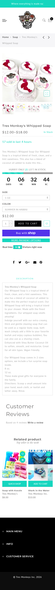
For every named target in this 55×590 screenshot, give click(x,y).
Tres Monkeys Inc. (38, 493)
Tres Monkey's (10, 493)
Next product (49, 37)
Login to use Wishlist (47, 224)
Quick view (22, 460)
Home (5, 37)
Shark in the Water (39, 490)
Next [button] (43, 79)
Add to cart (40, 484)
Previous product (41, 37)
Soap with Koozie (12, 490)
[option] (27, 77)
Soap (15, 37)
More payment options (26, 240)
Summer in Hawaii (16, 209)
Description (25, 278)
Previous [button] (8, 79)
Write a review (35, 422)
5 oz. (8, 197)
